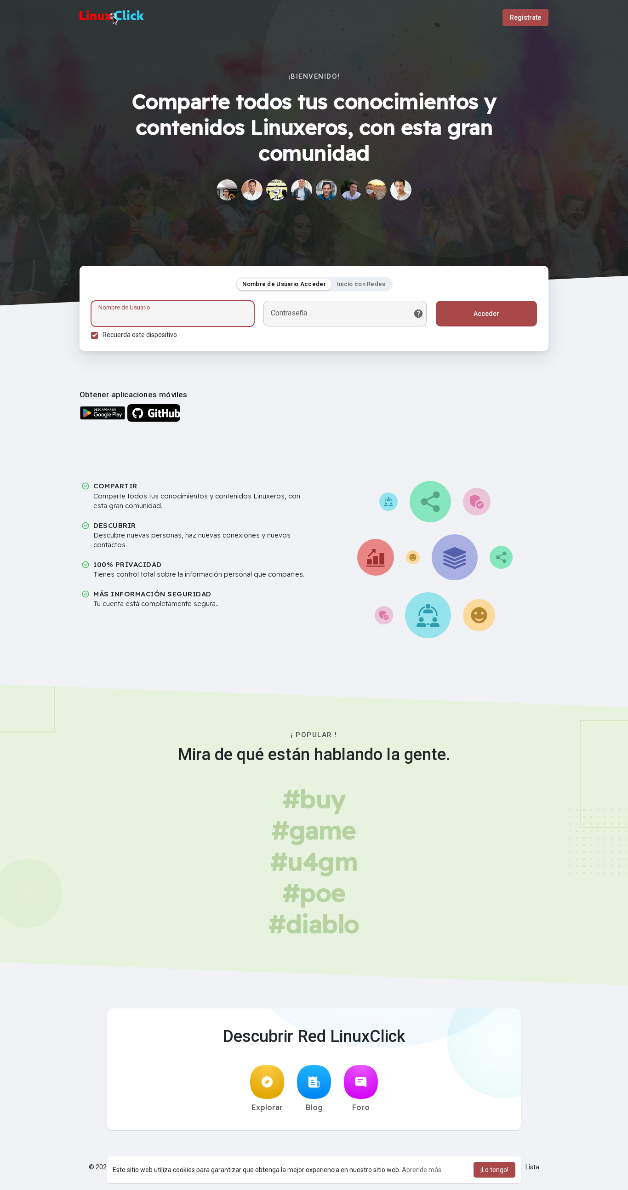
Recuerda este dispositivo (140, 334)
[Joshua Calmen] (400, 189)
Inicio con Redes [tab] (361, 283)
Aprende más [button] (421, 1169)
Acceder (486, 313)
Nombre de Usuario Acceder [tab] (284, 283)
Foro (361, 1107)
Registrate (525, 17)
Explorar (267, 1107)
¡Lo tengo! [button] (494, 1169)
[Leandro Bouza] (276, 189)
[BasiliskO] (227, 189)
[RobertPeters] (252, 189)
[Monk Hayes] (301, 189)
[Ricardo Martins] (376, 189)
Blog (314, 1107)
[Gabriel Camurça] (326, 189)
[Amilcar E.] (351, 189)
